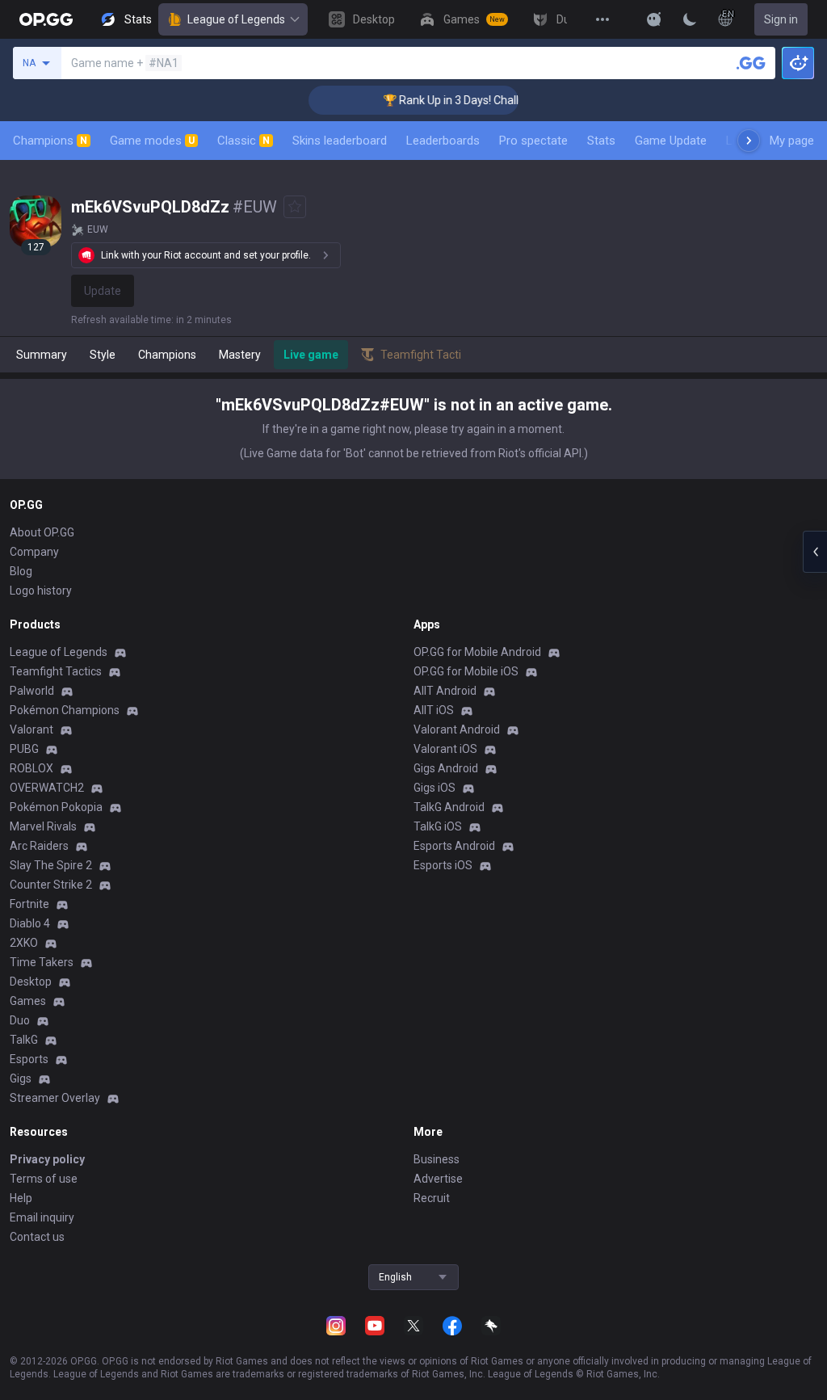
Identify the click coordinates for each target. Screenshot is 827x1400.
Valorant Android (457, 729)
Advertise (438, 1178)
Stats (601, 140)
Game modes (152, 140)
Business (437, 1159)
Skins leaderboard (339, 140)
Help (21, 1198)
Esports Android (454, 845)
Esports (29, 1059)
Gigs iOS (434, 787)
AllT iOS (434, 710)
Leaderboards (443, 140)
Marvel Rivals (43, 826)
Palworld (32, 690)
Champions (50, 140)
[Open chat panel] (815, 552)
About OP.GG (42, 532)
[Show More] (654, 19)
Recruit (432, 1198)
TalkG (24, 1039)
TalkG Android (449, 807)
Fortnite (29, 904)
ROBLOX (31, 768)
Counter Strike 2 (51, 884)
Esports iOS (443, 865)
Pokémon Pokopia (56, 807)
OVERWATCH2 (47, 787)
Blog (21, 571)
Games (28, 1000)
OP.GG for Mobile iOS (466, 671)
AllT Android (445, 690)
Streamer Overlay (55, 1097)
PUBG (24, 748)
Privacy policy (47, 1159)
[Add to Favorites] (294, 206)
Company (34, 551)
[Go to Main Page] (46, 19)
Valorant (31, 729)
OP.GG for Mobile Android (477, 651)
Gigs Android (446, 768)
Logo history (41, 590)
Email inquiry (42, 1217)
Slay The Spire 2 (51, 865)
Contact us (37, 1236)
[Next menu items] (748, 140)
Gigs (20, 1078)
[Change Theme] (690, 19)
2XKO (24, 942)
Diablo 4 (30, 923)
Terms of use (44, 1178)
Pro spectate (533, 140)
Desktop (31, 981)
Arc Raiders (39, 845)
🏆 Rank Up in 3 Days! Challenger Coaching (473, 100)
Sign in (781, 19)
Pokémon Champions (65, 710)
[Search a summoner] (751, 63)
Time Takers (41, 962)
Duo (20, 1020)
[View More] (602, 19)
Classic (243, 140)
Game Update (671, 140)
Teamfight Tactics (56, 671)
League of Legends (236, 19)
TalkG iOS (438, 826)
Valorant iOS (445, 748)
